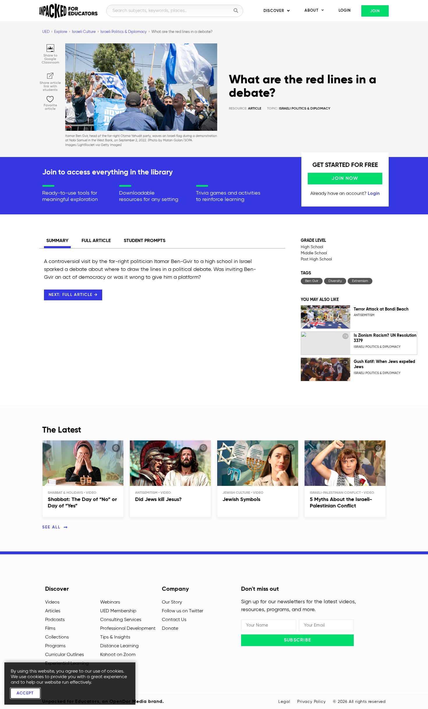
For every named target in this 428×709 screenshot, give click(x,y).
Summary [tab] (57, 241)
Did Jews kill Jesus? (158, 499)
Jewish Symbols (241, 499)
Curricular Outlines (64, 654)
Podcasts (55, 620)
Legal (284, 702)
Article (245, 108)
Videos (52, 602)
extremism (360, 281)
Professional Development (127, 628)
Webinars (110, 602)
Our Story (172, 602)
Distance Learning (119, 646)
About (312, 11)
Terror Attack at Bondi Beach (381, 309)
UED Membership (118, 611)
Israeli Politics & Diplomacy (304, 108)
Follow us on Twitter (182, 611)
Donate (170, 628)
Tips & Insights (115, 637)
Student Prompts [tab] (144, 241)
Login (345, 11)
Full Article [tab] (96, 241)
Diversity (335, 281)
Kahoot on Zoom (118, 654)
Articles (52, 611)
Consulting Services (120, 620)
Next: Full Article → (73, 295)
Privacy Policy (311, 702)
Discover (273, 11)
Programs (55, 646)
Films (50, 628)
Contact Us (174, 620)
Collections (57, 637)
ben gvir (311, 281)
